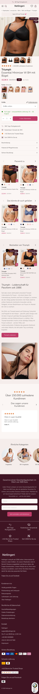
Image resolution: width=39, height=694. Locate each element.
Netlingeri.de (9, 688)
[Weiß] (25, 268)
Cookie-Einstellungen (8, 612)
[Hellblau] (7, 268)
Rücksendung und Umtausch (10, 591)
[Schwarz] (2, 184)
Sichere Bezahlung (7, 153)
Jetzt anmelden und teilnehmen (19, 514)
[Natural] (7, 184)
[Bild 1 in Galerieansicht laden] (19, 36)
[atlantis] (30, 89)
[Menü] (2, 6)
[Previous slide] (3, 405)
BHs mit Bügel (26, 11)
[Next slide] (36, 405)
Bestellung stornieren (8, 618)
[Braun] (30, 268)
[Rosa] (9, 184)
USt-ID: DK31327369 (8, 640)
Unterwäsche (12, 11)
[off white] (11, 89)
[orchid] (24, 89)
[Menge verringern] (3, 118)
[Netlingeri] (19, 6)
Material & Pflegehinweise (10, 148)
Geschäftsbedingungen (9, 609)
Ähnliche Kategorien (19, 445)
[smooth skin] (17, 89)
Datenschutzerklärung (8, 615)
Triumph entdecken (10, 335)
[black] (4, 89)
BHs (19, 11)
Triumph (34, 11)
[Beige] (4, 184)
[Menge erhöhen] (10, 118)
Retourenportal (6, 594)
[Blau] (30, 185)
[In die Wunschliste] (2, 19)
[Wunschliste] (32, 6)
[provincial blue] (4, 96)
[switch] (35, 691)
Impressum (5, 643)
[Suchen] (7, 6)
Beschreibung (6, 143)
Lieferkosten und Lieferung (10, 597)
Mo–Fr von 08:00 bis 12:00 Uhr (11, 634)
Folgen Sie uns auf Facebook (10, 576)
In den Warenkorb (25, 118)
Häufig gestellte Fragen (9, 587)
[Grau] (9, 268)
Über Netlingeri (6, 600)
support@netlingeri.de (8, 631)
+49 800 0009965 (7, 637)
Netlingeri (5, 628)
